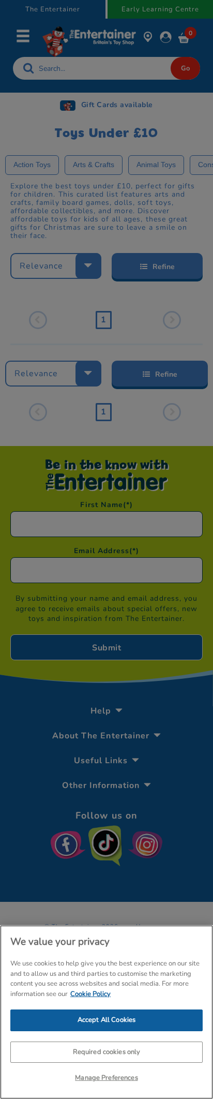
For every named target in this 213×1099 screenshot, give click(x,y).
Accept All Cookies (106, 1019)
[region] (106, 1012)
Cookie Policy (90, 994)
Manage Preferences (106, 1077)
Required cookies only (107, 1052)
